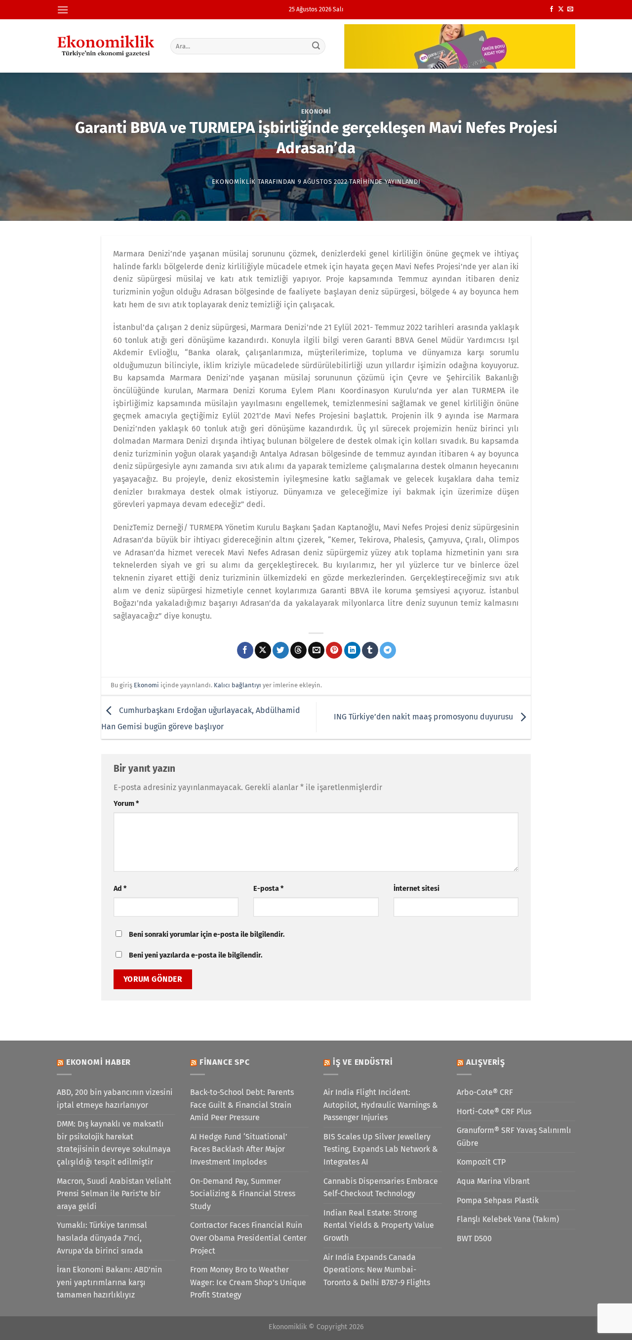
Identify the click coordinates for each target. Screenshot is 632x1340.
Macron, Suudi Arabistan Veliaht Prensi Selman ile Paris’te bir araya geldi (114, 1193)
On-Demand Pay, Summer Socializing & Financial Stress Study (242, 1193)
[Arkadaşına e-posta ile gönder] (316, 650)
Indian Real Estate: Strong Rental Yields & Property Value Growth (378, 1225)
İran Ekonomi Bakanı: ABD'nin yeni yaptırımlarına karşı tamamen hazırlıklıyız (109, 1282)
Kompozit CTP (481, 1162)
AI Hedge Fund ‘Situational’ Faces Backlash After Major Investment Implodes (238, 1149)
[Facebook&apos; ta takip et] (551, 9)
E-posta (268, 888)
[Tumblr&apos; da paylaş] (370, 650)
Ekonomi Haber (98, 1062)
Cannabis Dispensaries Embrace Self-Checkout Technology (380, 1187)
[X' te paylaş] (263, 650)
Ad (120, 888)
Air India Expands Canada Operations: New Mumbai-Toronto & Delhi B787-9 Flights (376, 1270)
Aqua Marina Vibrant (493, 1181)
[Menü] (63, 9)
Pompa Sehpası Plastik (498, 1200)
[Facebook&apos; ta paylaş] (245, 650)
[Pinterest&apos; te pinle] (334, 650)
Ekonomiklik (234, 181)
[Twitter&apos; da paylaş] (281, 650)
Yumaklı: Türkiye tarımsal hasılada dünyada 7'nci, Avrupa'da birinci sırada (102, 1237)
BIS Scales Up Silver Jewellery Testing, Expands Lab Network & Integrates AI (380, 1149)
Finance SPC (224, 1062)
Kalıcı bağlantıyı (237, 685)
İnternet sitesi (416, 888)
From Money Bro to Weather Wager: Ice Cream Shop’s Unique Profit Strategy (248, 1282)
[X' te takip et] (561, 9)
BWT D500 (474, 1238)
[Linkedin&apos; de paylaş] (352, 650)
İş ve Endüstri (363, 1062)
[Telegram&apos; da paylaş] (388, 650)
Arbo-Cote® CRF (485, 1092)
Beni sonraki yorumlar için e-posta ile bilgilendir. (206, 934)
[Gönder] (316, 46)
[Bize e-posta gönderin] (570, 9)
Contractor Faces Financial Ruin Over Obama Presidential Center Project (248, 1237)
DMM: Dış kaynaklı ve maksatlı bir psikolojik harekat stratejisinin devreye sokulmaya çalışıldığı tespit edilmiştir (114, 1143)
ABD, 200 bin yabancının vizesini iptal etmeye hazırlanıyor (115, 1099)
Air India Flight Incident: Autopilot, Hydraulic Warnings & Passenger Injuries (380, 1105)
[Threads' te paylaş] (298, 650)
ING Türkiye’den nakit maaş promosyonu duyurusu (424, 716)
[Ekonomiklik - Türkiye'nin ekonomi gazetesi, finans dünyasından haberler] (106, 46)
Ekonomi (316, 111)
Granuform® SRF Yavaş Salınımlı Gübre (514, 1137)
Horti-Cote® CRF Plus (494, 1111)
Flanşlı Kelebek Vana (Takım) (508, 1219)
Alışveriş (485, 1062)
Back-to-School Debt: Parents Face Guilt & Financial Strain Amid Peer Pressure (242, 1105)
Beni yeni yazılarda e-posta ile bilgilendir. (195, 955)
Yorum (126, 803)
